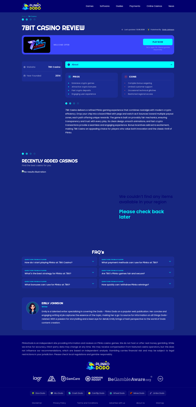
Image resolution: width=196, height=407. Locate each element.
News (171, 6)
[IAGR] (37, 378)
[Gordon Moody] (94, 378)
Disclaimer (37, 403)
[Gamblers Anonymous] (51, 378)
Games (89, 6)
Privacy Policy (59, 403)
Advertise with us (117, 403)
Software (105, 6)
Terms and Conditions (87, 403)
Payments (135, 6)
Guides (119, 6)
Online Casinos (154, 6)
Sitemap (160, 403)
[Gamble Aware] (130, 378)
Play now (158, 42)
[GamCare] (70, 378)
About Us (140, 403)
